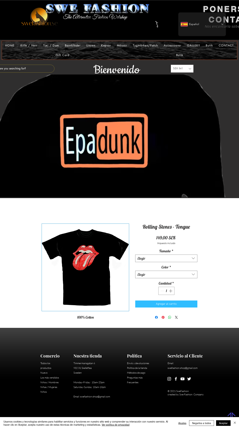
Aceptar (223, 423)
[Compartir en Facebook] (156, 318)
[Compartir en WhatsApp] (170, 318)
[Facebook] (175, 379)
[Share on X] (176, 318)
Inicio (45, 211)
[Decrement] (162, 291)
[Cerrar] (235, 423)
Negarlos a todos (201, 423)
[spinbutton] (166, 291)
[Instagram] (169, 379)
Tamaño (166, 251)
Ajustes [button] (182, 423)
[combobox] (166, 259)
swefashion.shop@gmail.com (95, 397)
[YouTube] (182, 379)
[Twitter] (189, 379)
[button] (29, 45)
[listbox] (182, 69)
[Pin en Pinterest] (163, 318)
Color (166, 267)
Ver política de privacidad (115, 424)
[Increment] (171, 291)
